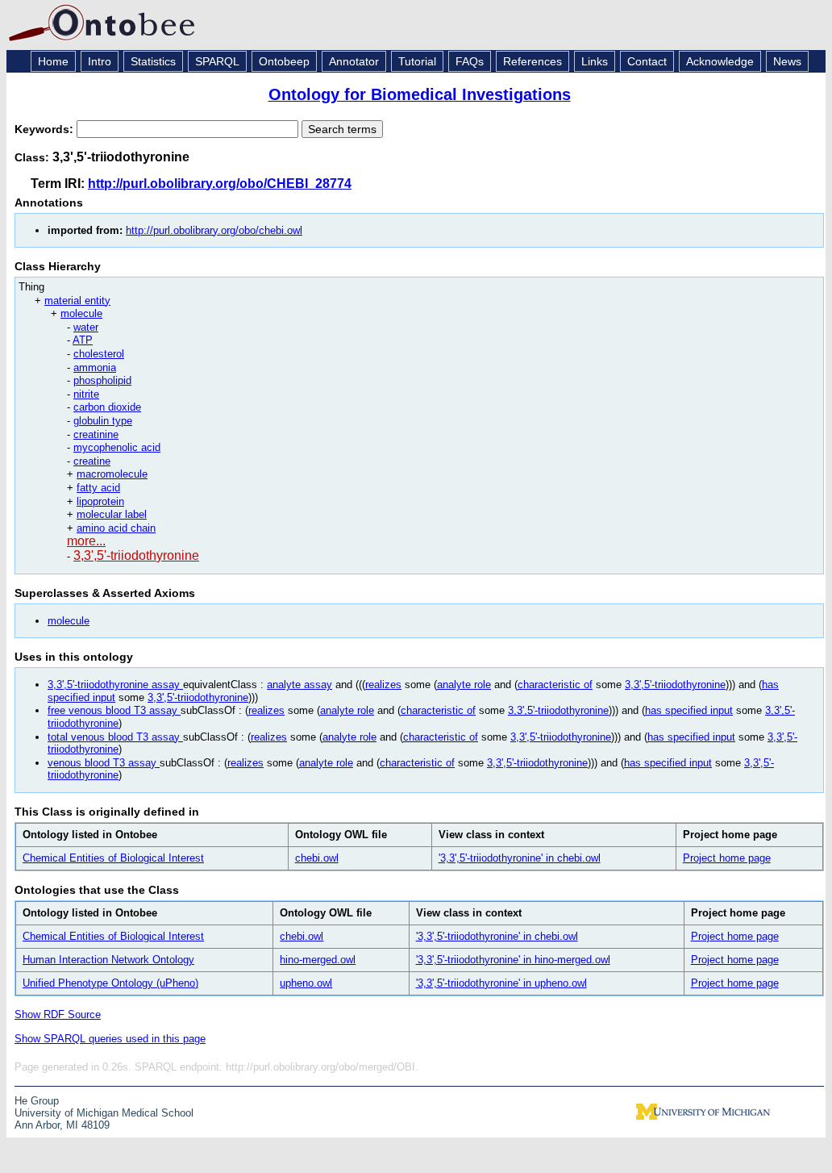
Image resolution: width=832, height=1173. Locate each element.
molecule (81, 313)
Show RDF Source (58, 1014)
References (532, 61)
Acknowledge (720, 61)
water (85, 327)
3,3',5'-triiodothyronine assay (115, 684)
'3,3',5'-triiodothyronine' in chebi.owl (520, 858)
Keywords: (46, 129)
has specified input (689, 710)
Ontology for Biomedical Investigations (419, 94)
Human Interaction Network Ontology (108, 960)
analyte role (464, 684)
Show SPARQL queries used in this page (110, 1039)
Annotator (354, 61)
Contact (647, 61)
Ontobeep (284, 61)
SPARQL (217, 61)
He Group (37, 1101)
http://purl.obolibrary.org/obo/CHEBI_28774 (220, 183)
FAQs (470, 61)
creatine (91, 461)
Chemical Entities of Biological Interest (113, 858)
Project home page (727, 858)
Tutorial (417, 61)
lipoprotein (100, 501)
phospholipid (102, 380)
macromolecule (112, 474)
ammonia (94, 367)
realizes (383, 684)
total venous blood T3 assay (115, 737)
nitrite (86, 394)
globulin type (102, 421)
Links (594, 61)
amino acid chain (116, 528)
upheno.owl (306, 983)
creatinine (96, 434)
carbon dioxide (107, 407)
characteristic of (555, 684)
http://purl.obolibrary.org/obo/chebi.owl (214, 230)
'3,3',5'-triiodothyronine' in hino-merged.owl (513, 960)
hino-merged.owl (318, 960)
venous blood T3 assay (104, 763)
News (787, 61)
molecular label (112, 514)
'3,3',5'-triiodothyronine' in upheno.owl (501, 983)
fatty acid (98, 488)
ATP (83, 340)
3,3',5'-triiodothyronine (136, 555)
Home (53, 61)
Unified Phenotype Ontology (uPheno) (110, 983)
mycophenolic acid (116, 447)
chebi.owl (317, 858)
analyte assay (299, 684)
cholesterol (98, 354)
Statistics (153, 61)
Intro (99, 61)
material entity (77, 300)
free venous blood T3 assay (114, 710)
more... (86, 541)
